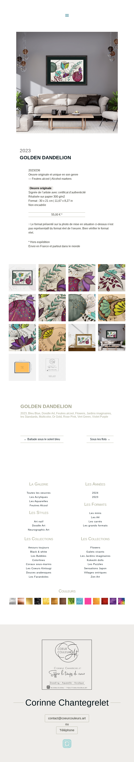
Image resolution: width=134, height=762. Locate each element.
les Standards (29, 416)
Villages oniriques (95, 572)
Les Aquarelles (38, 501)
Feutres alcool (65, 413)
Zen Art (95, 576)
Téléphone (66, 730)
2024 (95, 492)
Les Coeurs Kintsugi (38, 568)
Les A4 (95, 517)
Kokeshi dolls (95, 560)
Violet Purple (100, 416)
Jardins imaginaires (99, 413)
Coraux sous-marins (38, 564)
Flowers (80, 413)
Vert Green (84, 416)
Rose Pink (69, 416)
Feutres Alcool (39, 505)
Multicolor (45, 416)
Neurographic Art (38, 529)
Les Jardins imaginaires (95, 555)
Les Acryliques (38, 497)
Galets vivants (95, 551)
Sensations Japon (95, 568)
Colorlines (38, 560)
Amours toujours (38, 547)
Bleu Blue (34, 413)
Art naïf (38, 521)
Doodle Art (48, 413)
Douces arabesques (38, 572)
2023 (23, 413)
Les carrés (95, 521)
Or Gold (57, 416)
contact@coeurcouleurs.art (67, 718)
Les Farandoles (39, 576)
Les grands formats (95, 525)
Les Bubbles (38, 555)
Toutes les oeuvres (39, 492)
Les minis (95, 513)
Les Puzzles (95, 564)
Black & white (38, 551)
